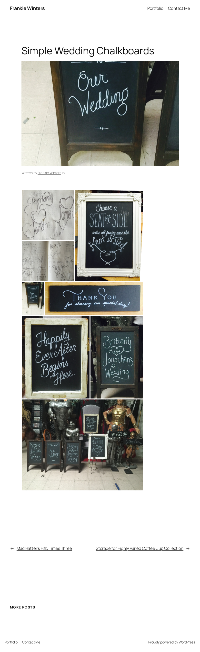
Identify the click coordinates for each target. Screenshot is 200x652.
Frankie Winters (27, 8)
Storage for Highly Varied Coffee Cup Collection (139, 548)
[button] (47, 215)
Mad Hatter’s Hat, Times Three (44, 548)
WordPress (187, 642)
